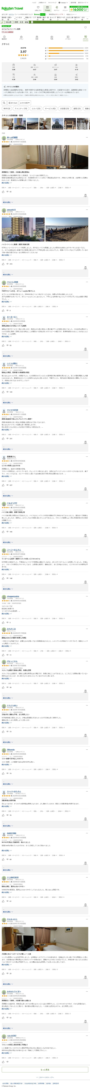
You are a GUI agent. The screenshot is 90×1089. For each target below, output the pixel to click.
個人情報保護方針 (16, 1083)
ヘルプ (34, 2)
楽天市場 (73, 2)
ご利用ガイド (42, 2)
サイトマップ (52, 2)
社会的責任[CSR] (30, 1083)
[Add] (85, 27)
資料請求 (56, 1083)
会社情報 (5, 1083)
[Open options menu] (87, 137)
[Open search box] (4, 102)
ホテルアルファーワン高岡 (11, 29)
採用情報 (41, 1083)
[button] (7, 124)
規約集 (48, 1083)
